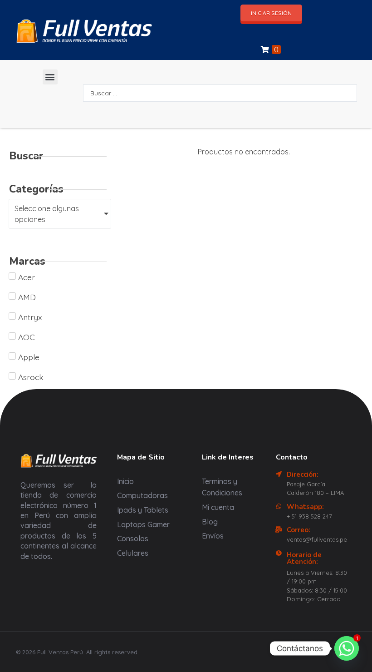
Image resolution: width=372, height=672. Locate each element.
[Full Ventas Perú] (33, 30)
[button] (50, 76)
